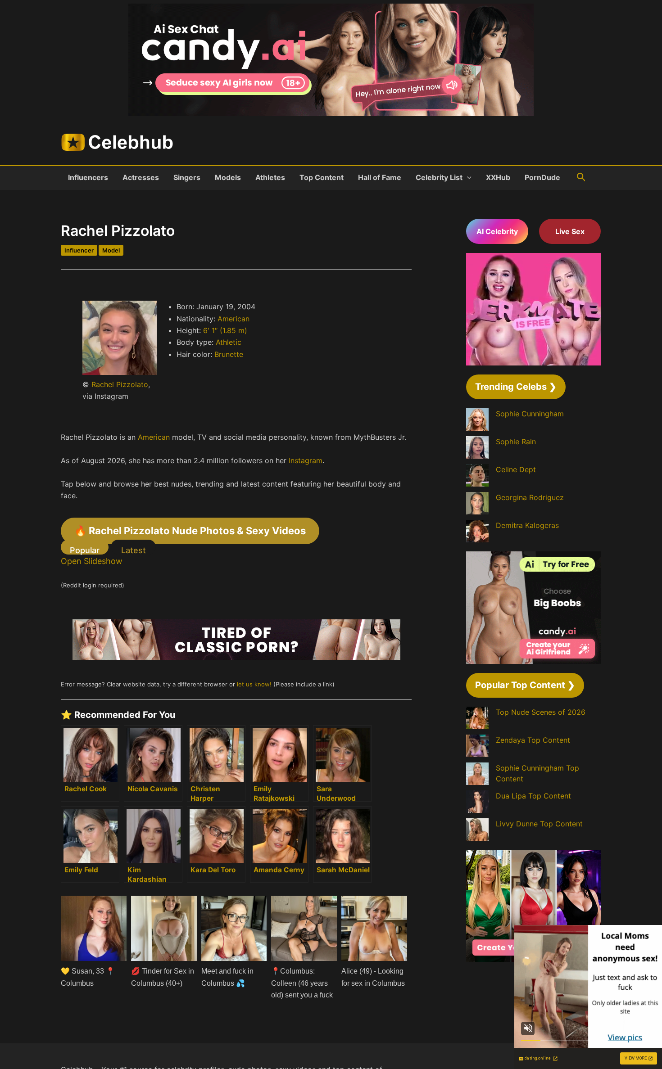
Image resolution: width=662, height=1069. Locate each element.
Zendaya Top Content (533, 739)
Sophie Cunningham (530, 413)
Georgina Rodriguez (530, 497)
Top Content (321, 177)
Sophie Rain (516, 441)
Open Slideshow (91, 561)
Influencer (79, 250)
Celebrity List (439, 177)
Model (111, 250)
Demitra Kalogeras (527, 525)
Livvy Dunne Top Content (539, 823)
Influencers (88, 177)
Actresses (140, 177)
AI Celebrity (497, 231)
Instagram (305, 460)
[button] (467, 177)
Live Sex (570, 231)
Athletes (270, 177)
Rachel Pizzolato (119, 384)
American (233, 318)
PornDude (542, 177)
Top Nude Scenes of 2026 (540, 712)
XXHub (498, 177)
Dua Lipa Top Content (533, 795)
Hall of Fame (379, 177)
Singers (186, 177)
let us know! (254, 684)
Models (228, 177)
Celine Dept (516, 469)
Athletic (228, 342)
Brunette (228, 354)
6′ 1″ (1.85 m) (225, 330)
